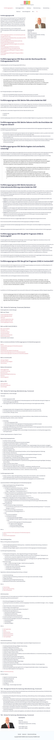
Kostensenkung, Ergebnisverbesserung (8, 374)
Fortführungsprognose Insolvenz (7, 322)
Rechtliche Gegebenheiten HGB (7, 320)
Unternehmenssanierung (5, 371)
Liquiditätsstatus (4, 347)
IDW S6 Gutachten (6, 632)
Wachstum (18, 11)
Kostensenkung (46, 8)
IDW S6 (4, 630)
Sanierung (29, 8)
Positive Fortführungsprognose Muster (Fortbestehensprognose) (13, 352)
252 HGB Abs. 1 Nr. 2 (4, 330)
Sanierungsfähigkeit (7, 636)
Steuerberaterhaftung (5, 333)
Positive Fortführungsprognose (9, 535)
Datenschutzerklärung (31, 734)
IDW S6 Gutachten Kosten (8, 633)
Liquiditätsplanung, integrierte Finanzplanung (9, 350)
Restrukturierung (36, 8)
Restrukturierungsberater (6, 385)
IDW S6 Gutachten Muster (8, 635)
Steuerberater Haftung (5, 331)
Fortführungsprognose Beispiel (6, 314)
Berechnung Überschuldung (8, 588)
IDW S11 (2, 344)
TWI (33, 11)
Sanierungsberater (4, 383)
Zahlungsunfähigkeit (4, 360)
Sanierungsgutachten (20, 8)
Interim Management (26, 11)
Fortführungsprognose (8, 8)
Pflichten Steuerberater (5, 336)
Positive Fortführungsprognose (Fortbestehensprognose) (11, 346)
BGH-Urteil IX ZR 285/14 (5, 328)
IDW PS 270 (3, 317)
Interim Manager (4, 386)
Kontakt (19, 734)
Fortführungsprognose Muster (6, 316)
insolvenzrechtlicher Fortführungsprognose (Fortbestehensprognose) (16, 532)
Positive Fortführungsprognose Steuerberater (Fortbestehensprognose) (14, 353)
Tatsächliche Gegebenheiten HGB (7, 319)
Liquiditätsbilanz (4, 349)
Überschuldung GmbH (7, 590)
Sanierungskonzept (7, 629)
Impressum (24, 734)
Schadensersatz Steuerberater (6, 334)
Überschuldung (4, 363)
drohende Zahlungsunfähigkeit (6, 361)
